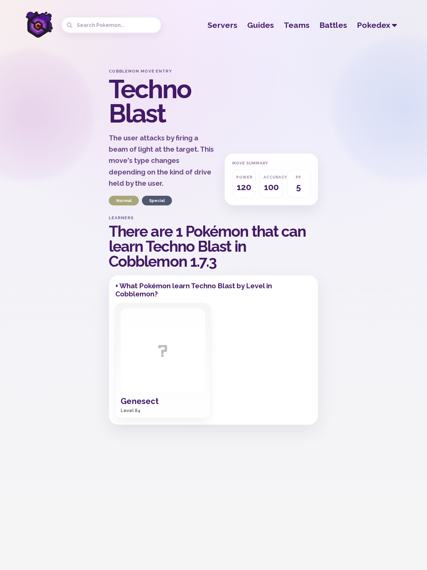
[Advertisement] (54, 162)
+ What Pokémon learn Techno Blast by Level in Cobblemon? (193, 290)
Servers (222, 25)
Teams (296, 25)
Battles (333, 25)
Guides (260, 25)
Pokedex (374, 25)
